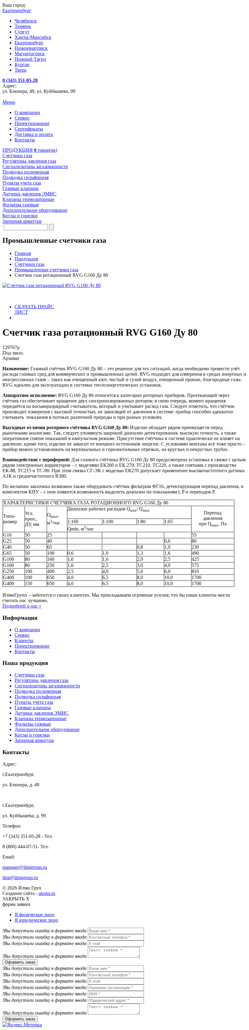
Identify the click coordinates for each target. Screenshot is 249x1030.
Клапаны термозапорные (41, 718)
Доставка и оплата (34, 134)
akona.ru (47, 893)
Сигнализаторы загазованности (47, 685)
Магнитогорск (30, 53)
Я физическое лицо (34, 914)
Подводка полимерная (38, 691)
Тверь (20, 70)
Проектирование (32, 123)
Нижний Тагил (30, 59)
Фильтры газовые (33, 724)
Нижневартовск (31, 48)
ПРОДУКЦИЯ (17, 150)
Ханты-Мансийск (33, 37)
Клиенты (24, 640)
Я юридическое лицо (36, 920)
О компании (27, 112)
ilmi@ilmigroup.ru (20, 877)
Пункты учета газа (34, 702)
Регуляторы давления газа (41, 680)
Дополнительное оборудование (47, 729)
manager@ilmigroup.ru (24, 867)
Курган (22, 64)
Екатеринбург (29, 42)
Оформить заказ (20, 962)
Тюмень (23, 26)
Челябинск (26, 20)
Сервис (22, 117)
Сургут (22, 31)
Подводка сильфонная (38, 696)
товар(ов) (45, 150)
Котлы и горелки (32, 734)
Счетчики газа (29, 674)
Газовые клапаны (33, 707)
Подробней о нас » (21, 605)
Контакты (25, 139)
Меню (8, 102)
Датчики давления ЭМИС (42, 713)
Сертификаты (29, 128)
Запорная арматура (34, 740)
